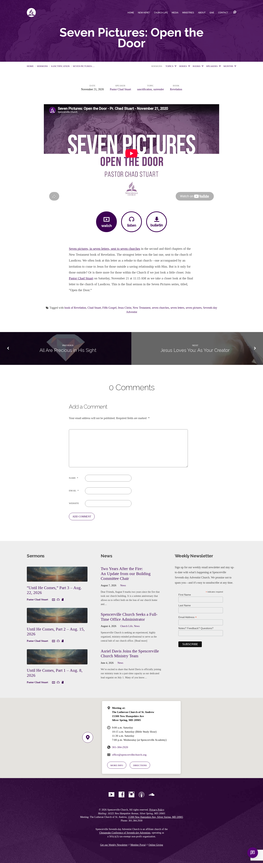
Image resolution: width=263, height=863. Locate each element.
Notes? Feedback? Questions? (195, 628)
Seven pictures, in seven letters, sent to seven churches (104, 248)
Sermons (42, 66)
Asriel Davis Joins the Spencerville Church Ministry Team (130, 653)
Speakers (212, 66)
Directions (140, 765)
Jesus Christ (124, 307)
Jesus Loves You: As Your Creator (195, 350)
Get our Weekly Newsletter (114, 845)
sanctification (60, 66)
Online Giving (155, 845)
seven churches (160, 307)
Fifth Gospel (109, 307)
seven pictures (194, 307)
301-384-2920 (120, 747)
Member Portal (138, 845)
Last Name (184, 605)
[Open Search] (234, 12)
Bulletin (156, 225)
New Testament (141, 307)
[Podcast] (141, 794)
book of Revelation (75, 307)
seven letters (177, 307)
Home (131, 12)
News (123, 585)
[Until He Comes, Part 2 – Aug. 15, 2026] (57, 620)
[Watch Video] (53, 599)
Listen (131, 225)
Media (175, 12)
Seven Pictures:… (84, 66)
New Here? (144, 12)
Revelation (176, 89)
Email (74, 490)
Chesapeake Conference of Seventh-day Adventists (124, 832)
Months (228, 66)
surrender (158, 89)
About (202, 12)
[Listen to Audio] (58, 599)
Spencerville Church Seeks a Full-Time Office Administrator (129, 617)
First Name (184, 594)
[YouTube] (111, 794)
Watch (106, 225)
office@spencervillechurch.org (129, 754)
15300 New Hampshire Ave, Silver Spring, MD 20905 (155, 817)
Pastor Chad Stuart (120, 89)
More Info (116, 765)
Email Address (187, 617)
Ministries (188, 12)
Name (73, 478)
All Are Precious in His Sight (68, 350)
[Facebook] (121, 794)
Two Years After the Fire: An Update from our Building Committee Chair (126, 573)
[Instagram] (131, 794)
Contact (223, 12)
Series (183, 66)
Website (74, 503)
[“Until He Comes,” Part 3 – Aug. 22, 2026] (57, 578)
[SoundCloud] (151, 794)
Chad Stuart (94, 307)
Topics (169, 66)
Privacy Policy (156, 809)
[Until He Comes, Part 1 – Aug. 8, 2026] (57, 661)
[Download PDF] (62, 599)
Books (197, 66)
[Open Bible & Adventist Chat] (252, 852)
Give (212, 12)
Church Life (161, 12)
